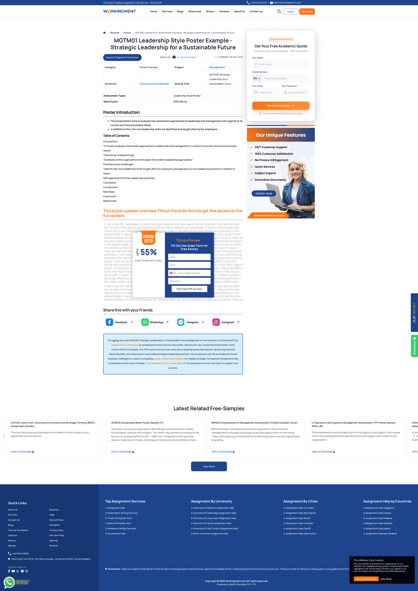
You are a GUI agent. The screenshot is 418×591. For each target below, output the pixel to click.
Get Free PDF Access (189, 289)
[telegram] (22, 571)
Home (153, 11)
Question (54, 509)
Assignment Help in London (300, 507)
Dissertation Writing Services (122, 512)
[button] (279, 11)
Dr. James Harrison (186, 57)
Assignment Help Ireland (378, 528)
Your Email (257, 85)
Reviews (224, 11)
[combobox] (173, 273)
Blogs (180, 11)
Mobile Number (259, 71)
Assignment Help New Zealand (381, 533)
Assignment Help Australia (378, 523)
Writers (210, 11)
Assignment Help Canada (378, 512)
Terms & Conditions (18, 530)
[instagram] (26, 571)
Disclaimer (54, 525)
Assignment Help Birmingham (301, 512)
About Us (239, 11)
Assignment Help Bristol (298, 518)
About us (13, 509)
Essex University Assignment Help (210, 533)
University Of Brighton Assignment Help (213, 507)
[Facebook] (9, 571)
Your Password (289, 85)
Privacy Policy (56, 530)
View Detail (385, 578)
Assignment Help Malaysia (378, 518)
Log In (290, 11)
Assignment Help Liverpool (299, 523)
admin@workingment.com (287, 2)
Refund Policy (56, 519)
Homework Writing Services (121, 528)
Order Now (307, 11)
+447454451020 (258, 2)
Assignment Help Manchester (301, 533)
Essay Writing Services (119, 523)
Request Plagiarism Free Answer (122, 57)
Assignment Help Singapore (379, 507)
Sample (12, 545)
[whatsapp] (17, 571)
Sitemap (53, 540)
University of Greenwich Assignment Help (214, 518)
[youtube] (13, 571)
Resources (194, 11)
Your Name (257, 57)
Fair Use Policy (56, 535)
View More (209, 466)
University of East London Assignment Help (215, 528)
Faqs (51, 514)
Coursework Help (116, 533)
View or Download (46, 451)
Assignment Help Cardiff (298, 528)
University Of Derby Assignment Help (212, 523)
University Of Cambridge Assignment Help (214, 512)
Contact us (256, 11)
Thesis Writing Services (119, 518)
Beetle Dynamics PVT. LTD (242, 584)
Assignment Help (116, 507)
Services (167, 11)
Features (12, 535)
